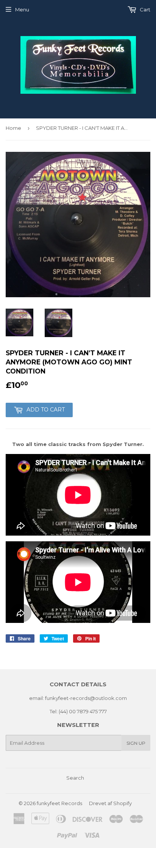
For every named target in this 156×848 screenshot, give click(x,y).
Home (13, 128)
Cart (144, 9)
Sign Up (135, 743)
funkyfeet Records (59, 803)
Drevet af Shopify (110, 803)
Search (75, 778)
